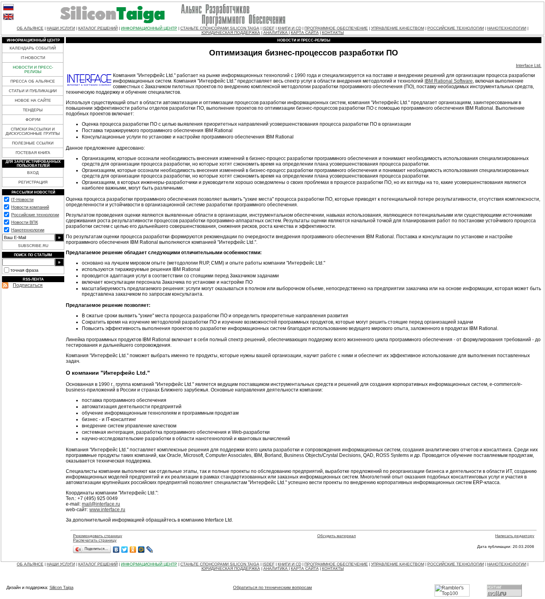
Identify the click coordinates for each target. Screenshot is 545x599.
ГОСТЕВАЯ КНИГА (33, 152)
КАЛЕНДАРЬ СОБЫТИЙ (33, 48)
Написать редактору (514, 536)
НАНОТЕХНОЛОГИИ (506, 28)
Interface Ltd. (528, 65)
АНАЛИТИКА (276, 32)
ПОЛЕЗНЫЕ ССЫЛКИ (32, 143)
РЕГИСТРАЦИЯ (32, 182)
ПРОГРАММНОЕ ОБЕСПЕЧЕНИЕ (336, 28)
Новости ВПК (24, 222)
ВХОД (33, 172)
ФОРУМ (33, 119)
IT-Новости (22, 199)
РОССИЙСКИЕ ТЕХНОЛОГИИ (455, 28)
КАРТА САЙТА (305, 32)
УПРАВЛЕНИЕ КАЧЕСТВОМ (397, 28)
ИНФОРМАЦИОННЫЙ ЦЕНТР (149, 28)
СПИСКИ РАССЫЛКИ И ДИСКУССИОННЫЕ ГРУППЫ (33, 131)
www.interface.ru (107, 509)
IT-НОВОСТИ (33, 57)
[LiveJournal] (150, 549)
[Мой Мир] (141, 549)
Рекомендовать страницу (97, 536)
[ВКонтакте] (116, 549)
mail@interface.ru (101, 504)
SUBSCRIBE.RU (33, 245)
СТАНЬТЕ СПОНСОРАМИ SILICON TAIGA (219, 28)
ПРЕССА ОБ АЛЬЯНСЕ (32, 81)
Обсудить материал (336, 536)
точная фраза (24, 270)
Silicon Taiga (61, 587)
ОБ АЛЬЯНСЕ (30, 28)
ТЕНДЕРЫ (33, 110)
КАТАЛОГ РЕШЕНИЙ (98, 28)
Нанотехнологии (27, 229)
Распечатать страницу (95, 540)
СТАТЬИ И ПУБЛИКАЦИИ (33, 91)
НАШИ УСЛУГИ (61, 28)
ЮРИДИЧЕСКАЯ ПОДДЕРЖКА (230, 32)
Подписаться (28, 285)
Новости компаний (30, 207)
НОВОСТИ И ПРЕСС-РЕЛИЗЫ (33, 69)
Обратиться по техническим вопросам (272, 587)
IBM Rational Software (449, 81)
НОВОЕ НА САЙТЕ (33, 100)
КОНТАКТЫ (333, 32)
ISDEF (268, 28)
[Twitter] (124, 549)
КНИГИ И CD (289, 28)
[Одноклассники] (133, 549)
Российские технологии (35, 214)
